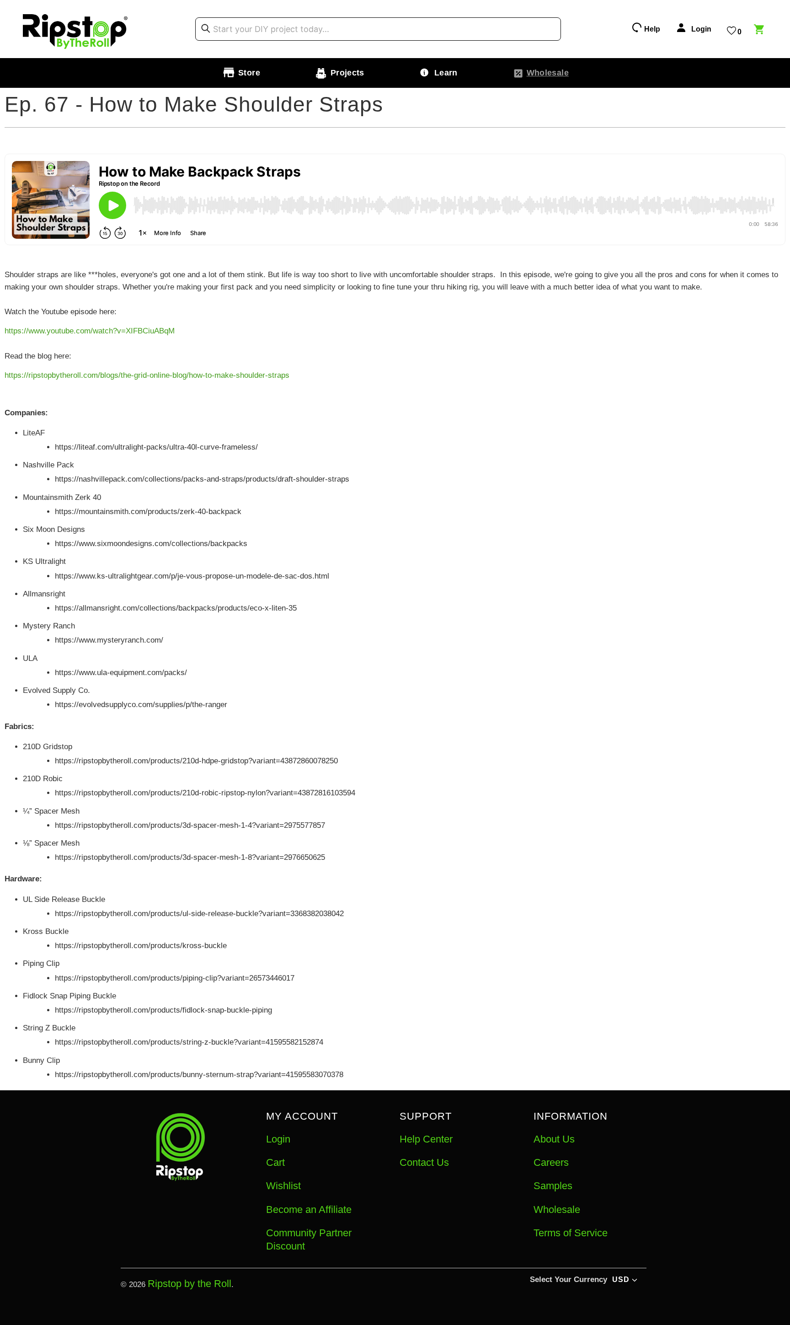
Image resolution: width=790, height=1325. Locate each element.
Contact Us (424, 1162)
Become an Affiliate (309, 1209)
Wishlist (283, 1185)
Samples (553, 1185)
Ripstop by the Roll (189, 1283)
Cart (275, 1162)
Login (278, 1139)
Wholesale (557, 1209)
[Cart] (760, 31)
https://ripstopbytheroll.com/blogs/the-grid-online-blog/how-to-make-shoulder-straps (147, 375)
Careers (551, 1162)
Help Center (426, 1139)
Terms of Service (571, 1233)
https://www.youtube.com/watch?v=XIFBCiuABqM (90, 331)
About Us (554, 1139)
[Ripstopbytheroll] (75, 29)
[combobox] (378, 29)
